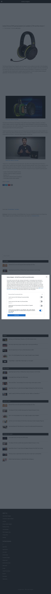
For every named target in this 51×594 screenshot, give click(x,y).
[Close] (47, 277)
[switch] (41, 297)
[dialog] (25, 297)
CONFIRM (16, 315)
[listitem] (25, 294)
